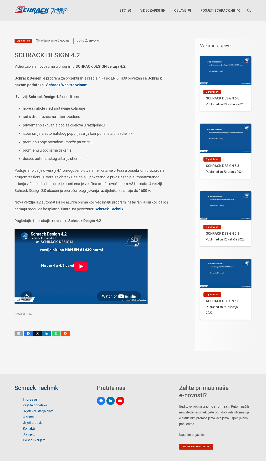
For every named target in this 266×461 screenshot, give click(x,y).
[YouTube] (120, 401)
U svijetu (29, 434)
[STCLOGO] (41, 10)
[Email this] (19, 333)
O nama (28, 417)
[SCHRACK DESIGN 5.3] (225, 151)
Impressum (31, 399)
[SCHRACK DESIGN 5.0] (225, 289)
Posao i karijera (34, 440)
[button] (249, 10)
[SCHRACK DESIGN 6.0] (225, 83)
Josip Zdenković (88, 40)
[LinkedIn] (110, 401)
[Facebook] (101, 401)
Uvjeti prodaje (33, 423)
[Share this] (28, 333)
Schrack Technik (109, 209)
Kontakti (29, 428)
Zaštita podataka (35, 405)
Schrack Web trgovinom (66, 85)
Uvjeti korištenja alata (38, 411)
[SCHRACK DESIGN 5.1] (225, 218)
